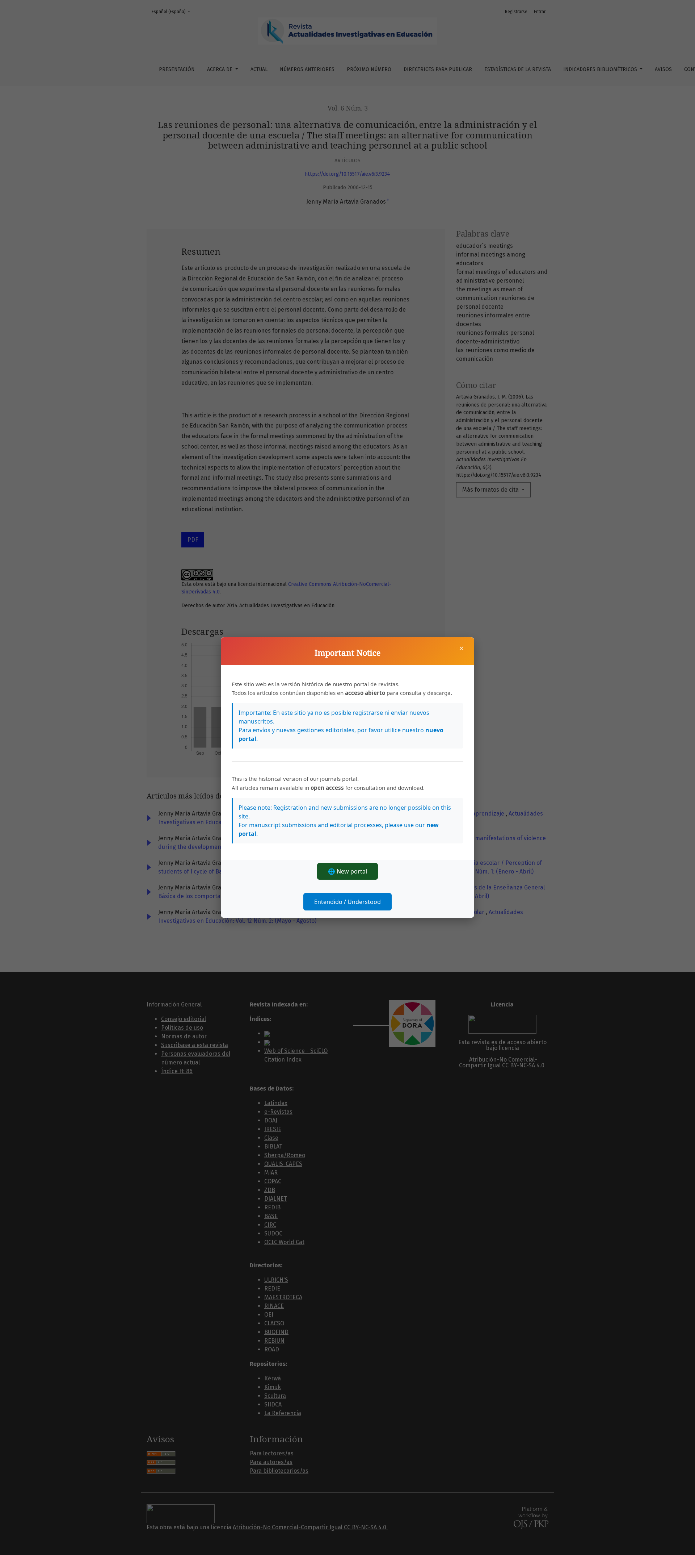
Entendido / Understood (347, 902)
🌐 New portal (347, 871)
